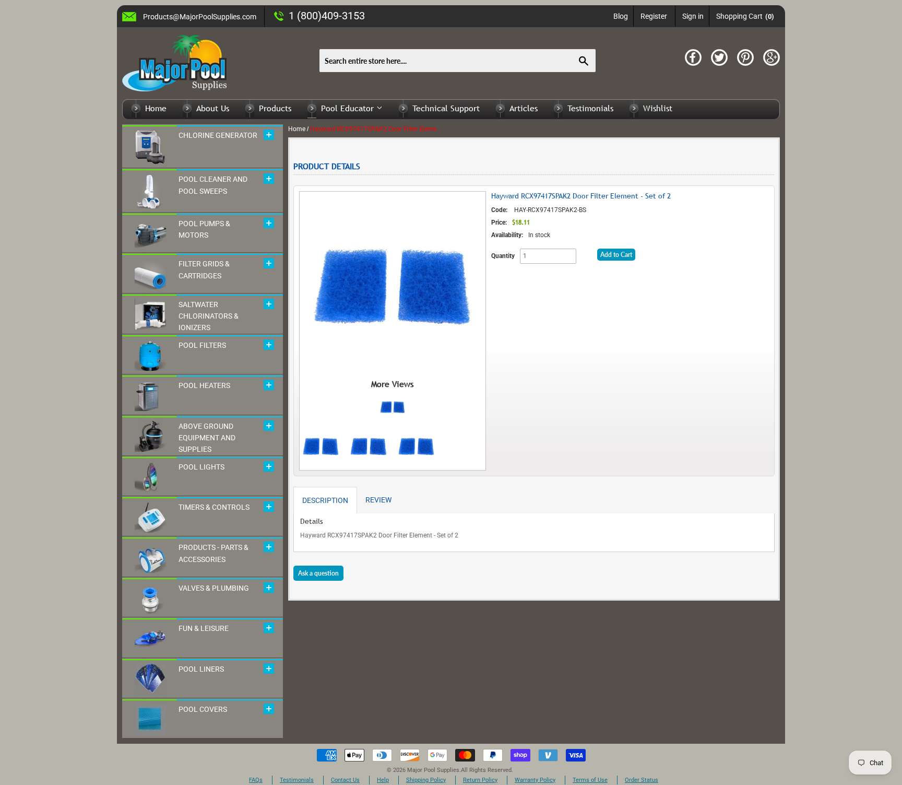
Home (156, 108)
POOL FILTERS (202, 345)
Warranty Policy (535, 780)
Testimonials (590, 108)
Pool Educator (348, 108)
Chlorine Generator (218, 135)
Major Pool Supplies (433, 770)
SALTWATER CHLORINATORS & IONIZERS (209, 316)
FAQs (256, 780)
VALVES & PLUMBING (214, 588)
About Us (212, 108)
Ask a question (318, 573)
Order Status (641, 780)
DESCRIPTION (325, 500)
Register (653, 16)
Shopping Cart (745, 16)
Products (275, 108)
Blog (620, 16)
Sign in (693, 16)
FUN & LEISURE (204, 628)
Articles (523, 108)
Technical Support (446, 108)
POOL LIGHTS (201, 467)
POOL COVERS (203, 709)
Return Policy (480, 780)
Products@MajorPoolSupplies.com (199, 17)
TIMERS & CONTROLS (214, 507)
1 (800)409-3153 (327, 15)
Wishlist (657, 108)
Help (383, 780)
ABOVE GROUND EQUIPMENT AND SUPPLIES (207, 438)
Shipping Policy (426, 780)
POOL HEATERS (204, 385)
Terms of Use (590, 780)
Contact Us (345, 780)
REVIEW (378, 500)
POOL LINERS (201, 669)
